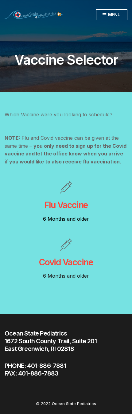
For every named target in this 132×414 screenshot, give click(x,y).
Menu (114, 14)
